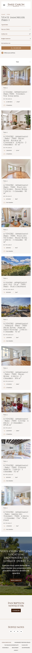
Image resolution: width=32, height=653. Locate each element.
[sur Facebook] (14, 631)
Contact (16, 650)
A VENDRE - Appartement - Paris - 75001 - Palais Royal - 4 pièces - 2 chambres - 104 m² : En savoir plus (16, 368)
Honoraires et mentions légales (22, 642)
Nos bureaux (5, 647)
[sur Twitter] (17, 631)
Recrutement (15, 647)
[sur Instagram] (11, 631)
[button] (3, 75)
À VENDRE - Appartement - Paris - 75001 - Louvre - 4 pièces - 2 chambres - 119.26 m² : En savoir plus (16, 415)
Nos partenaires (26, 647)
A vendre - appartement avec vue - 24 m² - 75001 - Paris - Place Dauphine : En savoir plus (16, 275)
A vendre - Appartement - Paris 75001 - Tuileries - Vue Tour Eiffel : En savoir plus (16, 87)
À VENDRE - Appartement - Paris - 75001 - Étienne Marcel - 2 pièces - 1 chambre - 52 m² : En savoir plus (16, 461)
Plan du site (25, 645)
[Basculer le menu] (4, 5)
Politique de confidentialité (11, 645)
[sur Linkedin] (21, 631)
